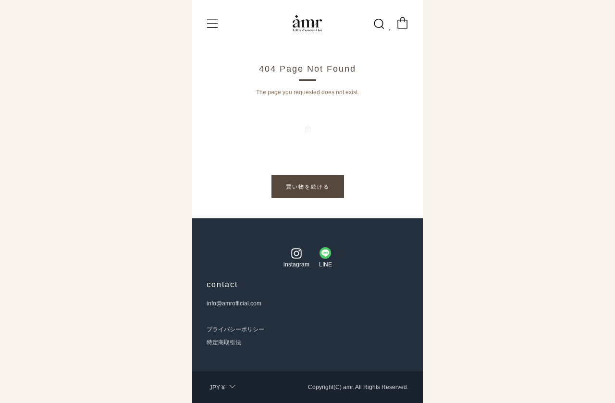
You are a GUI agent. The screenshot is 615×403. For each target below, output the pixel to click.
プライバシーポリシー (235, 329)
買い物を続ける (308, 186)
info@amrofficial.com (234, 303)
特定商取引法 (224, 342)
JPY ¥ (217, 387)
